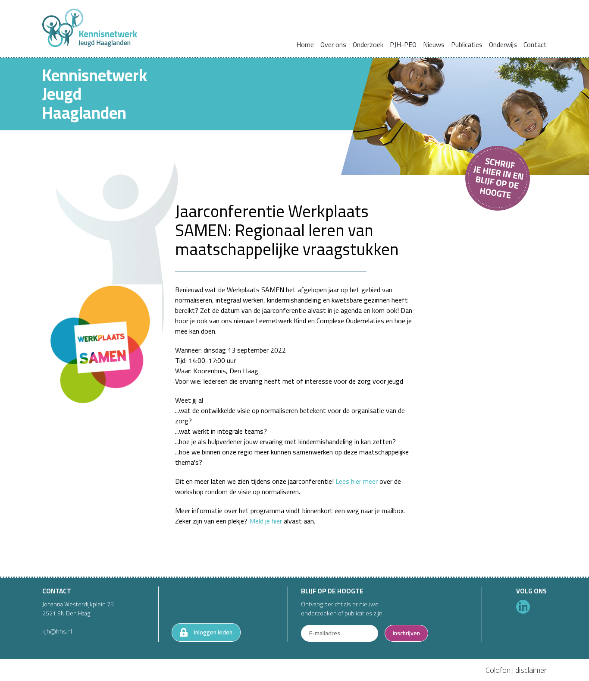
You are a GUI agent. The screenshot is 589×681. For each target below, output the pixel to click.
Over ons (333, 44)
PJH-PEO (403, 44)
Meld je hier (265, 520)
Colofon (498, 670)
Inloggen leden (213, 632)
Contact (535, 44)
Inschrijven (406, 633)
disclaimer (531, 670)
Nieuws (434, 44)
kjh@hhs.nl (57, 631)
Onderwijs (503, 44)
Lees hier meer (356, 481)
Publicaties (466, 44)
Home (305, 44)
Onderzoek (368, 44)
